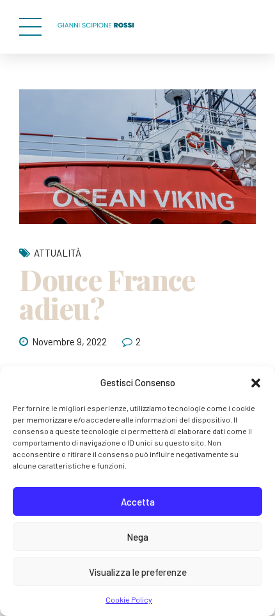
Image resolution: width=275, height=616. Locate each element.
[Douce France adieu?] (137, 156)
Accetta (138, 501)
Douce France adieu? (107, 293)
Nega (137, 537)
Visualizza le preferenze (138, 572)
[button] (255, 383)
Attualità (57, 253)
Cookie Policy (129, 599)
